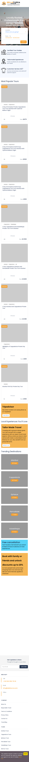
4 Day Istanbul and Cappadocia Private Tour (14, 307)
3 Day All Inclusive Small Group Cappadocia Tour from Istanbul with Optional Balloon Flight (13, 188)
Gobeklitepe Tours (6, 745)
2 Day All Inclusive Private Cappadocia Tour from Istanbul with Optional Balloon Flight (14, 108)
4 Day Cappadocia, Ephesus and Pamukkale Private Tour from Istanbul (13, 267)
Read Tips (7, 643)
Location (7, 30)
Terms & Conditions (6, 711)
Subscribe (24, 667)
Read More (7, 594)
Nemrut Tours (5, 749)
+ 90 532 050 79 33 (9, 681)
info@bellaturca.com (10, 688)
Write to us (6, 445)
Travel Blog (4, 722)
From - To (8, 36)
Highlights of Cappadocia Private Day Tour (13, 347)
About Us (3, 704)
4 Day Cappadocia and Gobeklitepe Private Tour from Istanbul (13, 227)
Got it (25, 754)
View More (6, 415)
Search (23, 42)
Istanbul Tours (5, 731)
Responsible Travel (6, 708)
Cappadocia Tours (6, 734)
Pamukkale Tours (5, 741)
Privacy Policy (4, 715)
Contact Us (4, 718)
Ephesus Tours (5, 738)
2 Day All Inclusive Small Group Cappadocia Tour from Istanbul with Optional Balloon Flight (13, 148)
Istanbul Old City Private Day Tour (12, 386)
